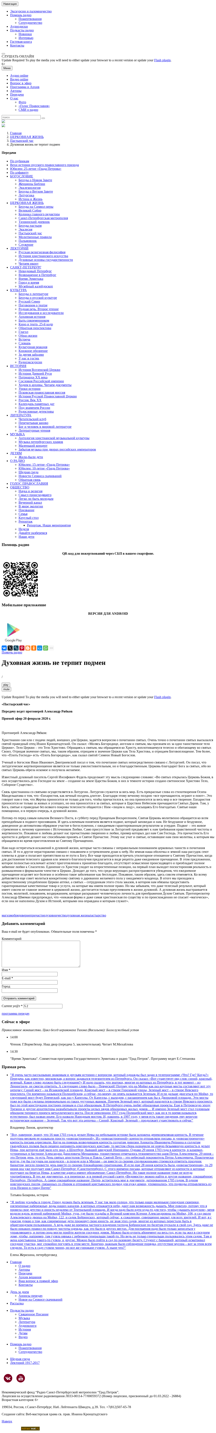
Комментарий (12, 939)
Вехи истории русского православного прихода (44, 165)
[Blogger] (27, 648)
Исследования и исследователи (41, 313)
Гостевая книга (21, 41)
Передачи (17, 94)
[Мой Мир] (39, 648)
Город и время (29, 282)
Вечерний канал (30, 502)
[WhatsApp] (45, 648)
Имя (6, 970)
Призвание (26, 510)
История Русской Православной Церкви (48, 396)
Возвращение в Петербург (37, 275)
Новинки (25, 34)
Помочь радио (12, 652)
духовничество (56, 915)
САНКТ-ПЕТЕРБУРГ (25, 267)
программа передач (15, 1013)
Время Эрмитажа (31, 278)
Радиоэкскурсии (30, 362)
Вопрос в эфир (20, 83)
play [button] (5, 684)
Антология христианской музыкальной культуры (54, 438)
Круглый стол (29, 517)
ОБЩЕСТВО (19, 487)
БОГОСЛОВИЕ (21, 176)
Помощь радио (20, 15)
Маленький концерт (33, 445)
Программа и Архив (24, 87)
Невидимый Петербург (35, 271)
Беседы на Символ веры (36, 206)
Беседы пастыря (30, 225)
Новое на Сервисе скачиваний (40, 1299)
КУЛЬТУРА (18, 290)
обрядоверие (21, 915)
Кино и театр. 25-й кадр (36, 324)
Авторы (16, 91)
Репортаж (25, 521)
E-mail (7, 978)
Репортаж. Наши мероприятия (49, 525)
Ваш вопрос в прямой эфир (38, 1281)
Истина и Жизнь (30, 199)
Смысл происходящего (35, 495)
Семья (23, 514)
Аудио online (19, 75)
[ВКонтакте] (4, 648)
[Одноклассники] (33, 648)
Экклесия (25, 229)
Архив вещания (30, 1277)
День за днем (19, 1292)
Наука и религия (30, 491)
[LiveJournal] (16, 648)
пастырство (97, 915)
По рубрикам (19, 161)
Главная (16, 133)
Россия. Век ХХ (30, 400)
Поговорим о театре (33, 305)
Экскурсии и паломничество (31, 11)
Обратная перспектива (35, 328)
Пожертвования (30, 19)
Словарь (25, 343)
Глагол (23, 332)
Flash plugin (162, 60)
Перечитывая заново (33, 423)
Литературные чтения (34, 430)
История (25, 1329)
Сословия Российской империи (41, 381)
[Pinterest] (21, 648)
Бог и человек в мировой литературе (45, 426)
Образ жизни (28, 335)
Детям (23, 1333)
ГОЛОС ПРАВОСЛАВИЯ (29, 483)
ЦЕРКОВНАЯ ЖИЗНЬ (27, 137)
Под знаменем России (34, 407)
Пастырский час (22, 140)
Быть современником (34, 320)
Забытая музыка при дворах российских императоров (57, 449)
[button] (3, 53)
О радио (24, 1266)
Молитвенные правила (35, 237)
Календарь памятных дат (36, 404)
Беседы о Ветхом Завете (36, 191)
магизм (7, 915)
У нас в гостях (29, 358)
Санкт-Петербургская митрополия (43, 218)
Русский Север (29, 301)
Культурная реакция (33, 347)
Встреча (24, 339)
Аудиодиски (19, 26)
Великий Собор (30, 210)
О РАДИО (17, 461)
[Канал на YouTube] (20, 1378)
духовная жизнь (78, 915)
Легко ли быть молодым (36, 498)
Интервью (26, 38)
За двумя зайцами (31, 354)
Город (6, 986)
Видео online (19, 79)
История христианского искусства (43, 256)
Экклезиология (29, 187)
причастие (37, 915)
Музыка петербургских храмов (41, 442)
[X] (10, 648)
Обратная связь (29, 480)
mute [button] (6, 689)
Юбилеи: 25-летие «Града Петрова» (35, 168)
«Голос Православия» (34, 106)
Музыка (24, 1318)
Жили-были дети (31, 457)
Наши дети (26, 536)
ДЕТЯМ (16, 453)
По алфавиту (19, 172)
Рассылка (17, 1303)
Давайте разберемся (33, 533)
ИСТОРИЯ (18, 366)
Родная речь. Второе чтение (39, 309)
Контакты (17, 45)
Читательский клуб (32, 419)
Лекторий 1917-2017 (25, 1363)
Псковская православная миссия (42, 392)
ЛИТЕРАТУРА (20, 415)
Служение (26, 244)
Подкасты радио (22, 30)
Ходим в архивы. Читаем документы (45, 385)
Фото (22, 102)
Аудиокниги (27, 1325)
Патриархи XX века (33, 377)
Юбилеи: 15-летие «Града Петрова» (44, 464)
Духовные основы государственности (46, 260)
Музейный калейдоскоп (36, 286)
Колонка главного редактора (39, 214)
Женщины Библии (32, 184)
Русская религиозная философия (42, 252)
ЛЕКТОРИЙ (19, 248)
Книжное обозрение (33, 351)
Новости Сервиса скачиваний (40, 476)
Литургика (26, 195)
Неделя (24, 529)
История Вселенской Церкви (39, 370)
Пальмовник (28, 241)
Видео (23, 1337)
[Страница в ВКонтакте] (8, 1378)
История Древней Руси (35, 373)
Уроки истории (29, 388)
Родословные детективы (36, 411)
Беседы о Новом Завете (35, 180)
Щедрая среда (28, 472)
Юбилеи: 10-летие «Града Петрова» (44, 468)
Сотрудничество (30, 22)
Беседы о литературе (33, 294)
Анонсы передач (30, 1295)
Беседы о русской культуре (38, 297)
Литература (27, 1322)
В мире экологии (31, 506)
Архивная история (32, 316)
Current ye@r (12, 1006)
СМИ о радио (28, 109)
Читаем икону (29, 263)
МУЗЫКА (17, 434)
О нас (14, 98)
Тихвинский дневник (34, 222)
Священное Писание (34, 1314)
